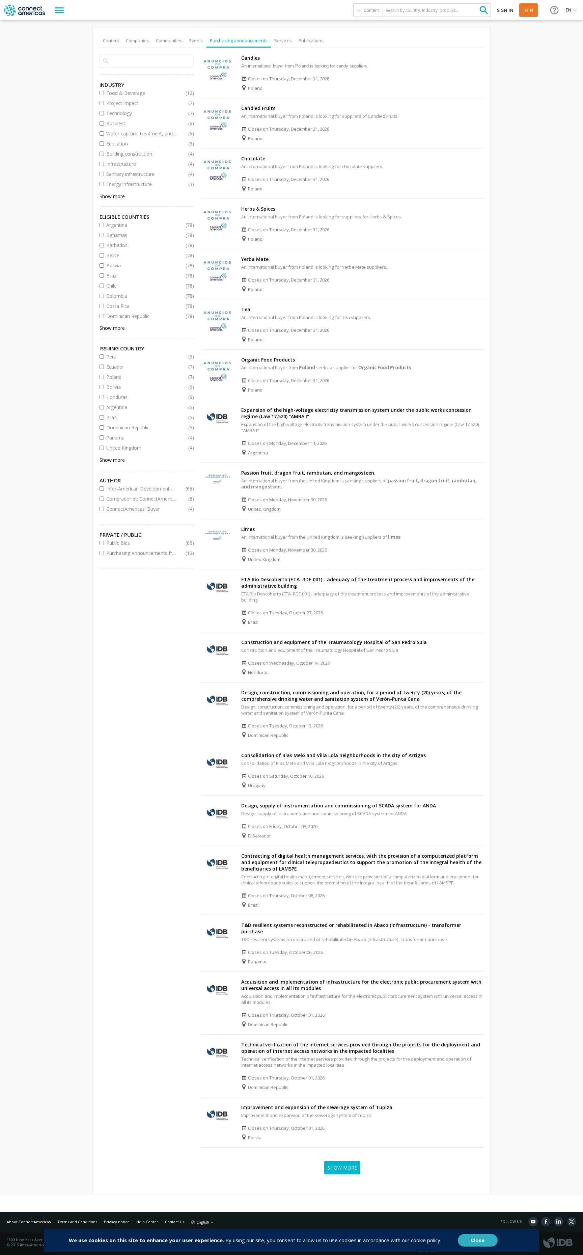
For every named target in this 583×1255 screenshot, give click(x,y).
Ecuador (141, 367)
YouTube (533, 1221)
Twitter (571, 1221)
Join (528, 10)
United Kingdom (141, 448)
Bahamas (141, 235)
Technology (141, 113)
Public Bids (141, 543)
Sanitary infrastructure (141, 174)
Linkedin (558, 1221)
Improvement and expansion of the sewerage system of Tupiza (316, 1107)
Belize (141, 255)
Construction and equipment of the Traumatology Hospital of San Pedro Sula (334, 642)
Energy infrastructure (141, 184)
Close (477, 1240)
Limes (248, 529)
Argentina (141, 225)
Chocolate (253, 158)
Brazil (141, 275)
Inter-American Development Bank (141, 488)
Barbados (141, 245)
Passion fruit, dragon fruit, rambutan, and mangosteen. (308, 473)
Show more (112, 196)
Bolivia (141, 265)
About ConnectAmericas (29, 1221)
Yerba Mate (255, 259)
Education (141, 143)
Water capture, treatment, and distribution (141, 133)
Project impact (141, 103)
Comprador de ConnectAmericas (141, 499)
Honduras (141, 397)
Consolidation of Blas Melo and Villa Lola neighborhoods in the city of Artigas (333, 755)
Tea (245, 309)
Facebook (546, 1221)
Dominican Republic (141, 316)
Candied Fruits (258, 108)
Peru (141, 356)
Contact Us (174, 1221)
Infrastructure (141, 164)
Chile (141, 286)
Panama (141, 437)
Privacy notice (117, 1221)
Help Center (147, 1221)
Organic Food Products (268, 359)
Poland (141, 377)
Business (141, 123)
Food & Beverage (141, 93)
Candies (250, 58)
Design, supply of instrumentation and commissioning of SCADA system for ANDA (338, 805)
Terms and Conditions (77, 1221)
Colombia (141, 296)
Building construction (141, 154)
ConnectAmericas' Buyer (141, 509)
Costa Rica (141, 306)
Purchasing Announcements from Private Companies (141, 553)
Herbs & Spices (258, 209)
